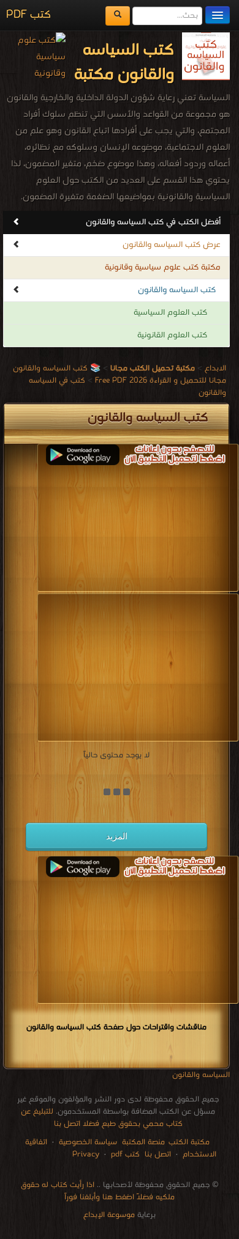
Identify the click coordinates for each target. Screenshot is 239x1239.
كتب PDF (28, 15)
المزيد (116, 836)
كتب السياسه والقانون (177, 290)
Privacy (85, 1154)
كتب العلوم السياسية (170, 312)
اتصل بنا (156, 1154)
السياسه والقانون (201, 1075)
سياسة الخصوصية (88, 1142)
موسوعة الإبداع (109, 1215)
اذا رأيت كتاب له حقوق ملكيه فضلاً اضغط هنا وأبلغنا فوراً (98, 1191)
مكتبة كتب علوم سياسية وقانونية (163, 267)
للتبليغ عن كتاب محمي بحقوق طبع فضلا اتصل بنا (102, 1118)
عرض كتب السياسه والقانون (172, 244)
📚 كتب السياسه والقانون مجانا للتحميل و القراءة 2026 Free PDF (119, 374)
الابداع (215, 368)
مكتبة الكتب (189, 1142)
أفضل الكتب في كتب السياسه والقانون (153, 222)
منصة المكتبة (143, 1142)
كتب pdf (125, 1154)
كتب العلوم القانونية (172, 335)
